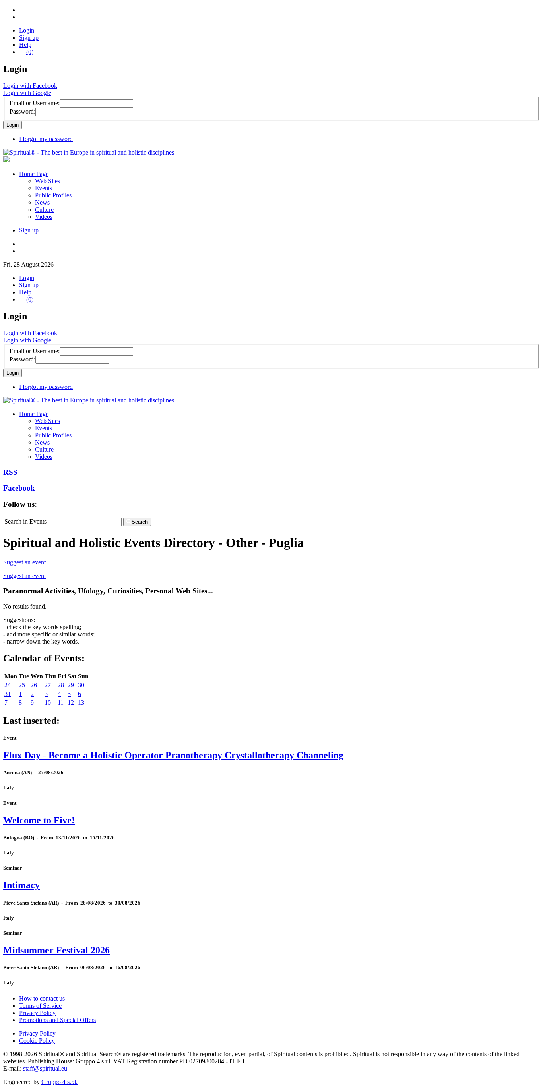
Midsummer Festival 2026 (56, 950)
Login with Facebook (30, 85)
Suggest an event (24, 562)
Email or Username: (35, 103)
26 (34, 685)
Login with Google (27, 92)
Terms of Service (40, 1005)
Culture (44, 209)
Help (25, 44)
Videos (43, 216)
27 (48, 685)
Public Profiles (53, 195)
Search (140, 522)
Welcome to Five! (39, 820)
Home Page (33, 173)
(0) (29, 51)
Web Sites (47, 181)
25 (22, 685)
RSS (10, 472)
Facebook (19, 488)
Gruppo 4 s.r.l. (59, 1081)
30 (81, 685)
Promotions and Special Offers (57, 1020)
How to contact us (42, 998)
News (42, 202)
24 (7, 685)
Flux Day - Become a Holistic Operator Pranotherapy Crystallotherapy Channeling (173, 755)
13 (81, 702)
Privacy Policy (37, 1012)
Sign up (29, 37)
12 (71, 702)
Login (26, 30)
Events (43, 188)
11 (61, 702)
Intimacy (21, 885)
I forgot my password (46, 138)
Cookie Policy (37, 1040)
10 (48, 702)
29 (71, 685)
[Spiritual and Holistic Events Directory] (88, 152)
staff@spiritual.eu (45, 1068)
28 (61, 685)
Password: (22, 111)
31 (7, 693)
